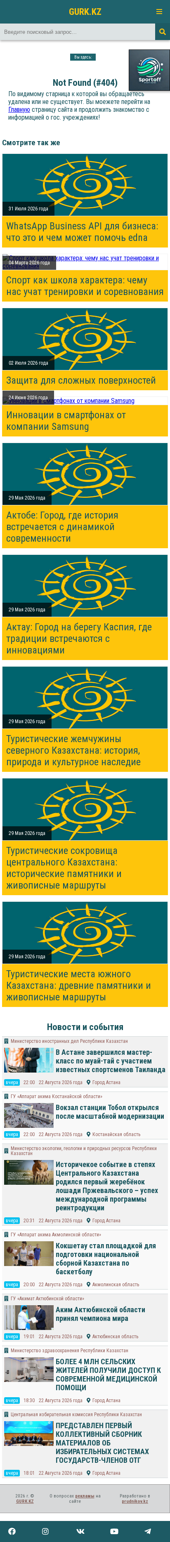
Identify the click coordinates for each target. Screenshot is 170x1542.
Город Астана (106, 1082)
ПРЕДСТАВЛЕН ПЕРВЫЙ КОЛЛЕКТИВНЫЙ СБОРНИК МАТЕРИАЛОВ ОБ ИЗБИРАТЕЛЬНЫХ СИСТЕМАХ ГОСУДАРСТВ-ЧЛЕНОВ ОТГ (102, 1442)
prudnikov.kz (135, 1501)
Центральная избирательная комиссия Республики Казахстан (76, 1414)
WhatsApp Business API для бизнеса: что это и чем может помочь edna (82, 231)
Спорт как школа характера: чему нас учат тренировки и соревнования (85, 285)
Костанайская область (116, 1134)
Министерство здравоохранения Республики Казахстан (69, 1350)
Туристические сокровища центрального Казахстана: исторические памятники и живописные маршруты (64, 868)
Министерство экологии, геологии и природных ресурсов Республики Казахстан (84, 1151)
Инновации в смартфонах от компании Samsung (66, 420)
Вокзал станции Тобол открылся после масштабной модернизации (110, 1111)
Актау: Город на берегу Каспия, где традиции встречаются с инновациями (79, 638)
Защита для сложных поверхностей (81, 380)
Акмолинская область (115, 1284)
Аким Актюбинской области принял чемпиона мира (100, 1314)
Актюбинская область (115, 1336)
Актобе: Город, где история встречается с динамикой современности (62, 526)
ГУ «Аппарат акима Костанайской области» (56, 1096)
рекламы (84, 1496)
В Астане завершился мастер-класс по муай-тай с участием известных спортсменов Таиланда (110, 1061)
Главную (19, 109)
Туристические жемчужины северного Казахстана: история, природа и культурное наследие (73, 750)
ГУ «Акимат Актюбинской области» (47, 1298)
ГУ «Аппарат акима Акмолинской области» (56, 1234)
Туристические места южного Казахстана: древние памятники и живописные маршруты (78, 985)
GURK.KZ (85, 11)
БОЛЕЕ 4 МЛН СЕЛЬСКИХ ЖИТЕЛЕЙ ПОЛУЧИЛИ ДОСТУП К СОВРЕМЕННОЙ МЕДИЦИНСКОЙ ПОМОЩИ (108, 1374)
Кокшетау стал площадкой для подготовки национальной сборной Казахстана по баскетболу (106, 1258)
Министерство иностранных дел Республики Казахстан (69, 1041)
